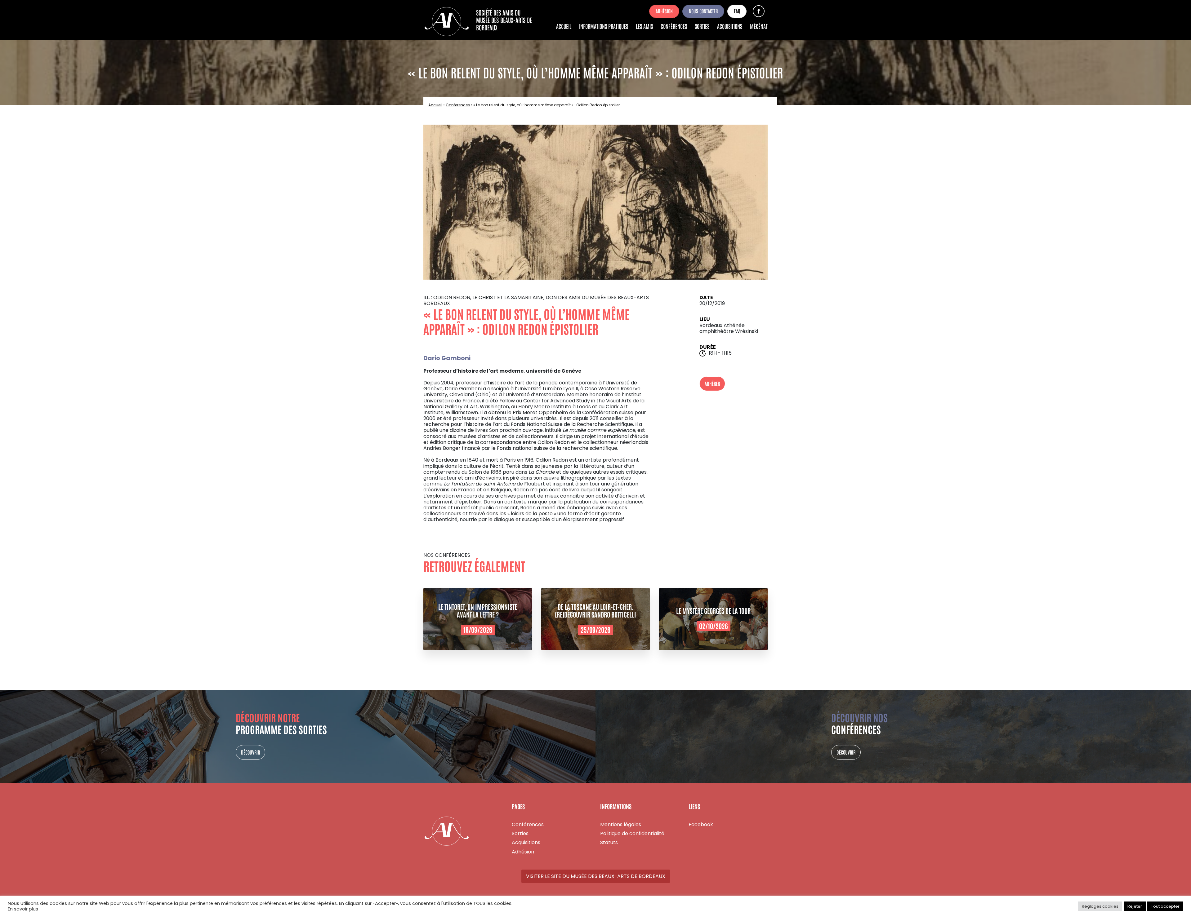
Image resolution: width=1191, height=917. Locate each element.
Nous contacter (703, 11)
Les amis (644, 26)
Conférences (674, 26)
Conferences (458, 105)
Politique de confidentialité (632, 833)
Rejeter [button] (1134, 906)
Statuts (609, 842)
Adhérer (712, 383)
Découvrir (250, 752)
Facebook (759, 11)
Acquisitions (729, 26)
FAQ (737, 11)
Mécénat (759, 26)
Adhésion (664, 11)
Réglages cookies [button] (1100, 906)
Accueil (563, 26)
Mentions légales (620, 824)
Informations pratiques (603, 26)
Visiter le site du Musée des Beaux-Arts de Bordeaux (595, 876)
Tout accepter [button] (1165, 906)
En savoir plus (23, 909)
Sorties (702, 26)
